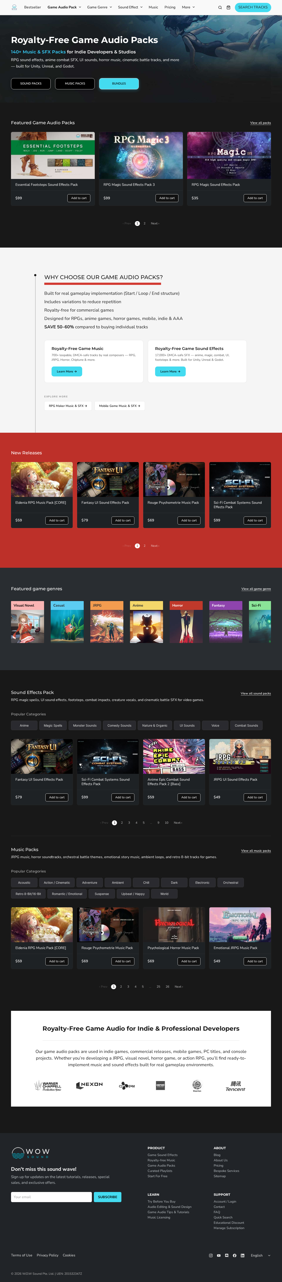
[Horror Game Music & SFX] (186, 641)
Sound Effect (128, 7)
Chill (146, 882)
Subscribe (107, 1197)
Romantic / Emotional (67, 894)
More (186, 7)
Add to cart (79, 198)
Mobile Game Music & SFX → (119, 406)
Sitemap (220, 1176)
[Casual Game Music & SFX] (67, 641)
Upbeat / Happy (133, 894)
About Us (221, 1160)
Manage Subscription (229, 1228)
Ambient (118, 882)
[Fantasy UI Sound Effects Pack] (108, 479)
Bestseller (32, 7)
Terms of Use (21, 1255)
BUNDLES (119, 83)
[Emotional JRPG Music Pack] (240, 924)
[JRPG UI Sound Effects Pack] (240, 756)
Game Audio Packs (161, 1165)
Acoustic (24, 882)
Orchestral (230, 882)
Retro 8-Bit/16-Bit (28, 894)
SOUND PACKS (30, 83)
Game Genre (97, 7)
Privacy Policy (47, 1255)
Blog (217, 1155)
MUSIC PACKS (75, 83)
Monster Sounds (84, 725)
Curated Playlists (160, 1171)
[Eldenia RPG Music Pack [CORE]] (42, 479)
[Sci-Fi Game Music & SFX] (265, 641)
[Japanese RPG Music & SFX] (106, 641)
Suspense (102, 894)
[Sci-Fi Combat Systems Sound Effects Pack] (240, 479)
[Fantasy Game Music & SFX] (225, 641)
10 (166, 823)
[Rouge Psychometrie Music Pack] (174, 479)
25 (158, 987)
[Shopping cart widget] (228, 7)
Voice (215, 725)
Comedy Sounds (119, 725)
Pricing (170, 7)
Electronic (202, 882)
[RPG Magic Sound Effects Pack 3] (141, 155)
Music (153, 7)
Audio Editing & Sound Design (169, 1207)
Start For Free (157, 1176)
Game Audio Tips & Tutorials (168, 1212)
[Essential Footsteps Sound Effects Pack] (53, 155)
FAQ (217, 1212)
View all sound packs (256, 693)
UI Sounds (187, 725)
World (164, 894)
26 (167, 987)
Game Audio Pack (62, 7)
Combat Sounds (246, 725)
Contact (219, 1207)
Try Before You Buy (162, 1201)
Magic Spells (53, 725)
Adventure (89, 882)
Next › (155, 223)
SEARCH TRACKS (253, 7)
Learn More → (67, 371)
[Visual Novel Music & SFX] (27, 641)
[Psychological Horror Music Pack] (174, 924)
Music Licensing (159, 1217)
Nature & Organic (154, 725)
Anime (24, 725)
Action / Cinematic (57, 882)
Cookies (69, 1255)
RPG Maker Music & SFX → (68, 406)
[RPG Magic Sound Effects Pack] (229, 155)
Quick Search (223, 1217)
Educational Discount (229, 1222)
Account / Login (225, 1201)
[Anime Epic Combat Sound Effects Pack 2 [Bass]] (174, 756)
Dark (174, 882)
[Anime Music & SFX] (146, 641)
